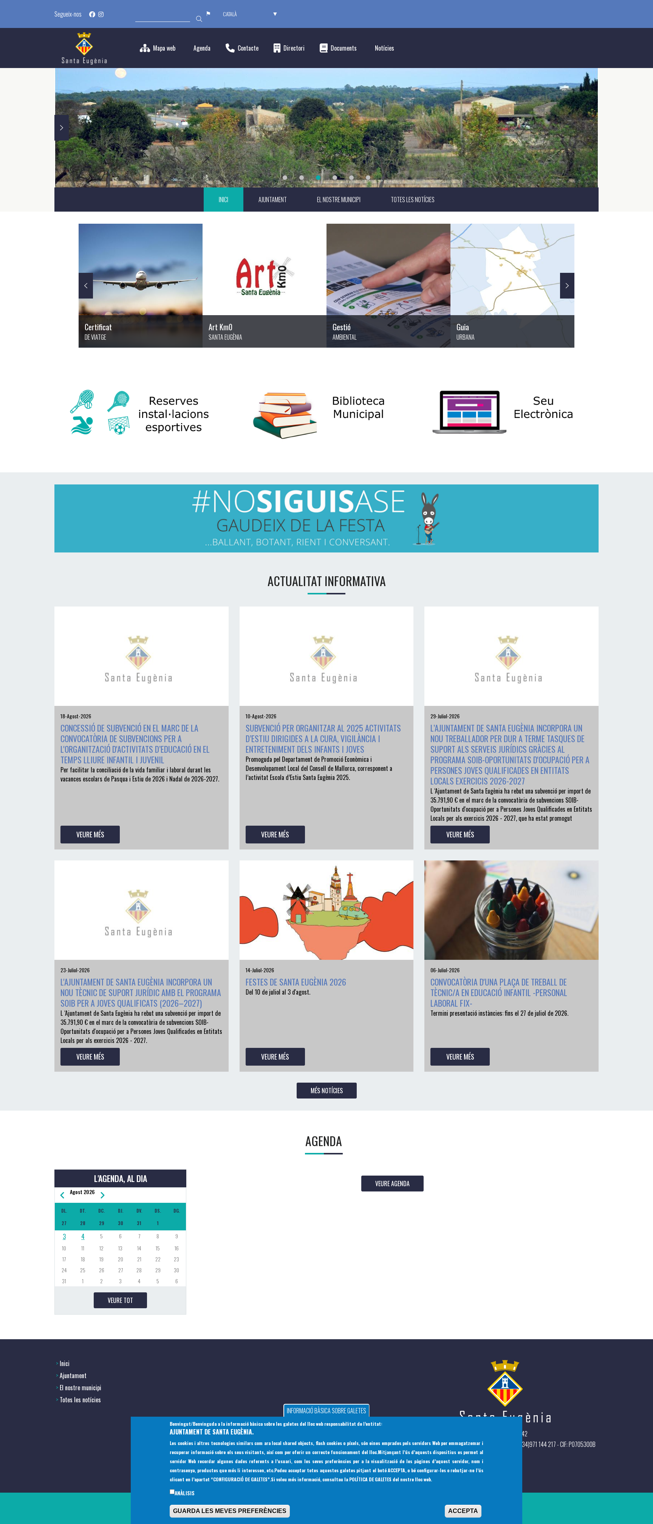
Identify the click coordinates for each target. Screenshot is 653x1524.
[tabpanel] (326, 127)
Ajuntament (73, 1375)
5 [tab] (351, 177)
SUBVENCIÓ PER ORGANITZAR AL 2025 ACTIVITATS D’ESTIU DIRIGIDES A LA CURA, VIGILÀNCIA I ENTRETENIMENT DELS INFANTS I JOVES (323, 738)
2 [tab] (301, 177)
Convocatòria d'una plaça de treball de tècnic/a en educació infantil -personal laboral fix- (498, 992)
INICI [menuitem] (223, 199)
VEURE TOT (120, 1300)
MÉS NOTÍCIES (327, 1090)
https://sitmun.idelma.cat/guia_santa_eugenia (512, 286)
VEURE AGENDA (392, 1183)
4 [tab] (335, 177)
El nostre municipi (80, 1387)
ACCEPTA (463, 1511)
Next (61, 128)
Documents (344, 48)
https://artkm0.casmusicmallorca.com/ (264, 286)
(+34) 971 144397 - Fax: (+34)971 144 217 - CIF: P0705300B (530, 1444)
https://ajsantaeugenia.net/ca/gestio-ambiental (388, 286)
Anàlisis (185, 1493)
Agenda (201, 48)
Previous (86, 286)
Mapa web (164, 48)
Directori (294, 48)
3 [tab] (318, 177)
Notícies (384, 48)
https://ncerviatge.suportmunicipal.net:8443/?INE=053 (141, 286)
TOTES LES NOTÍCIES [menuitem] (413, 199)
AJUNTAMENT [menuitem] (272, 199)
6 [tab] (368, 177)
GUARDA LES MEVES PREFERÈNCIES (229, 1511)
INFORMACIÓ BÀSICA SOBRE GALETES (326, 1410)
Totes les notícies (80, 1399)
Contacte (248, 48)
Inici (65, 1363)
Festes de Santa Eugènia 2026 (296, 982)
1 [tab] (285, 177)
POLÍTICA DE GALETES (370, 1479)
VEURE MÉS (90, 834)
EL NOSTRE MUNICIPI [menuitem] (339, 199)
